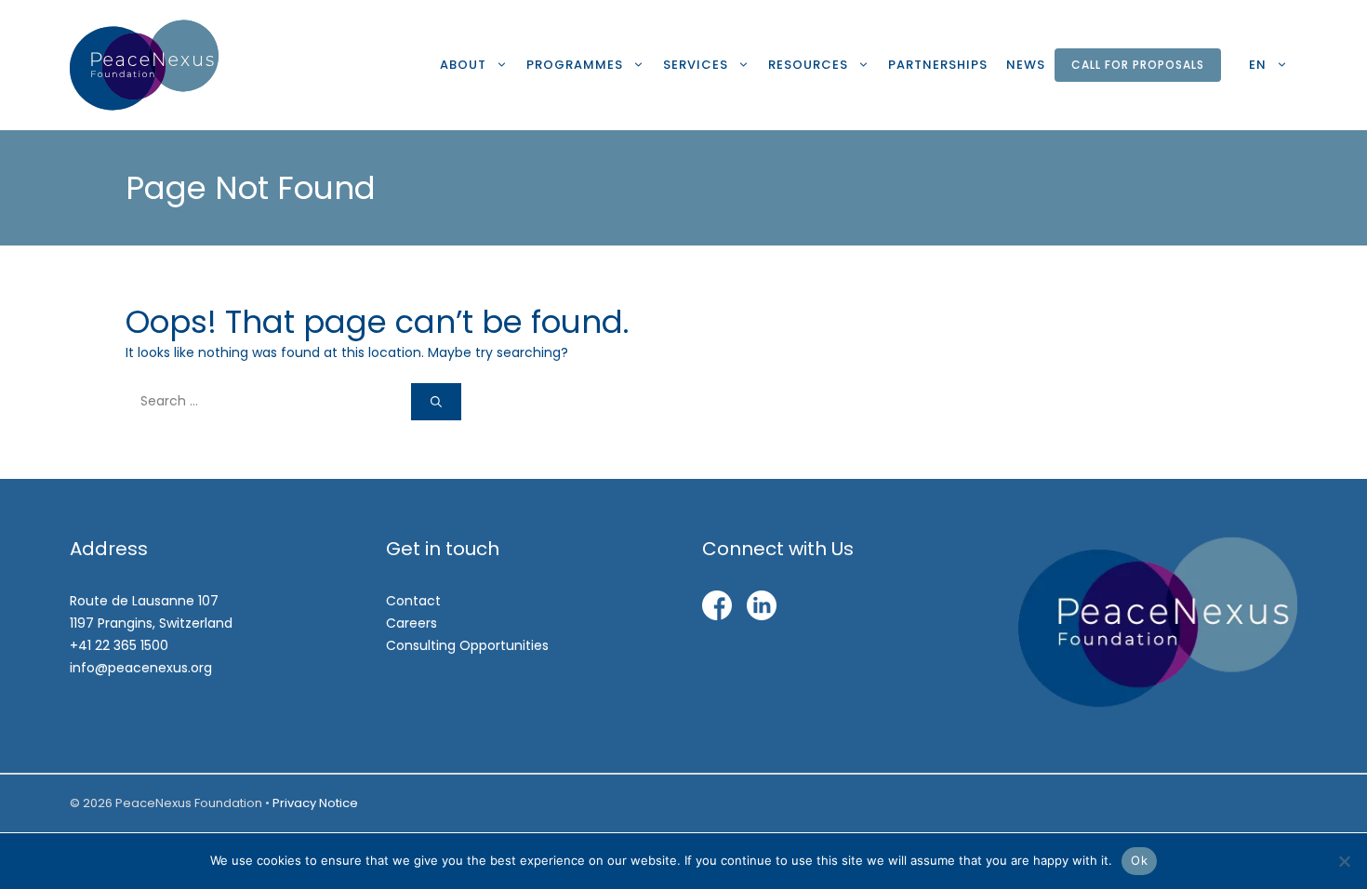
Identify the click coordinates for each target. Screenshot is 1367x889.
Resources (808, 64)
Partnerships (938, 64)
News (1025, 64)
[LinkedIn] (761, 609)
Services (695, 64)
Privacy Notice (315, 803)
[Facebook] (717, 609)
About (463, 64)
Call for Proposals (1137, 65)
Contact (413, 600)
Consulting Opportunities (467, 645)
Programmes (574, 64)
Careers (411, 623)
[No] (1343, 861)
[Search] (436, 401)
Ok (1139, 860)
